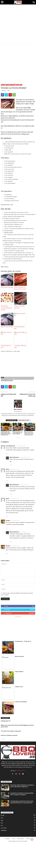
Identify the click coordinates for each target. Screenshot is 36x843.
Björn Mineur (18, 409)
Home (2, 83)
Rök (21, 84)
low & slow (30, 379)
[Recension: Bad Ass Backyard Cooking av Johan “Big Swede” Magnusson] (5, 787)
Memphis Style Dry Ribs (6, 346)
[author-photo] (18, 404)
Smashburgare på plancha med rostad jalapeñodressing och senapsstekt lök (6, 433)
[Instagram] (16, 774)
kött (25, 379)
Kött (5, 83)
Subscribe (31, 613)
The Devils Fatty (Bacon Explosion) (11, 731)
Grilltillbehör (4, 830)
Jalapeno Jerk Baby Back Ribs (19, 306)
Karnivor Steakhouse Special (9, 735)
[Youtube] (23, 774)
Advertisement (20, 838)
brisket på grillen (29, 377)
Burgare (3, 430)
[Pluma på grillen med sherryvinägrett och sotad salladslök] (18, 427)
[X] (6, 94)
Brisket (22, 377)
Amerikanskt (8, 377)
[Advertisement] (18, 24)
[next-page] (19, 438)
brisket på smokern (6, 379)
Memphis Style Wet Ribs (19, 327)
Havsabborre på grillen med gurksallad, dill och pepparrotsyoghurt (21, 793)
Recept (2, 84)
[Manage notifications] (32, 839)
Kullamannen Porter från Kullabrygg (27, 395)
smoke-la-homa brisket (7, 380)
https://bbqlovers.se (18, 411)
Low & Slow (12, 84)
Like (33, 606)
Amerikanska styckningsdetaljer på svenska (6, 307)
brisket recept (15, 379)
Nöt (17, 84)
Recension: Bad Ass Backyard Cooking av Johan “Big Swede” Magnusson (22, 785)
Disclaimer (7, 838)
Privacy (13, 838)
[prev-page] (17, 438)
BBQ (19, 377)
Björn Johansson (14, 457)
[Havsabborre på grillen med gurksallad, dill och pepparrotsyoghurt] (5, 795)
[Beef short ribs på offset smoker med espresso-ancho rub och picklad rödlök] (29, 427)
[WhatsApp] (14, 94)
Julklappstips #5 (5, 721)
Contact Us (28, 838)
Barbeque (14, 377)
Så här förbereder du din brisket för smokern (20, 288)
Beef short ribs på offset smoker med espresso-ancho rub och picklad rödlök (29, 433)
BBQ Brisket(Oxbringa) (7, 287)
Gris (14, 430)
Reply (7, 453)
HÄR (26, 212)
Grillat (21, 379)
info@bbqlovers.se (21, 770)
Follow (32, 609)
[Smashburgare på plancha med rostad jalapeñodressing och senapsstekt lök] (6, 427)
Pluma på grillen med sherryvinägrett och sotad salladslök (18, 432)
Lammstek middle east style (20, 346)
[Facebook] (2, 94)
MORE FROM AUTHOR (24, 420)
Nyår (2, 820)
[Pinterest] (10, 94)
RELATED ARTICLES (11, 420)
